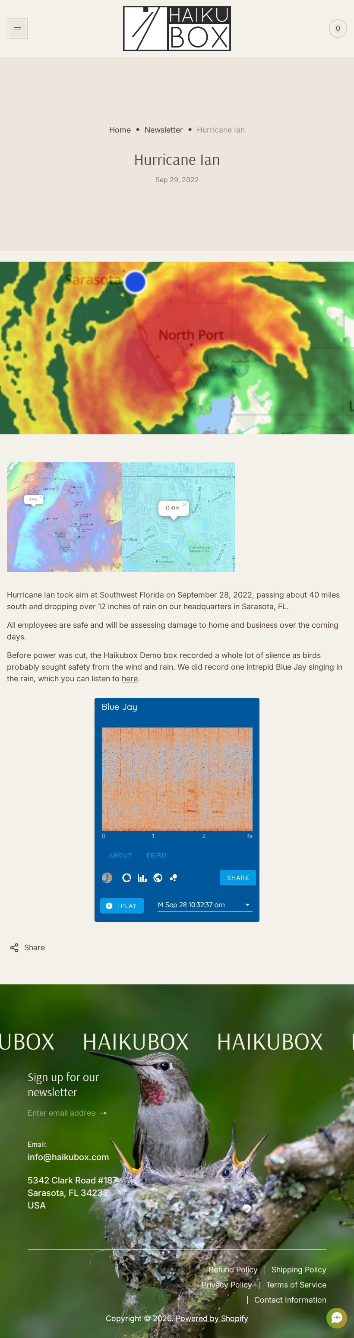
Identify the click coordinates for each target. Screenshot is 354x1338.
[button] (334, 1318)
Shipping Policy (299, 1269)
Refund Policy (233, 1269)
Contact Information (290, 1299)
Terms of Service (296, 1284)
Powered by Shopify (212, 1318)
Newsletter (164, 129)
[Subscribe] (107, 1113)
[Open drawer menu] (17, 28)
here (130, 678)
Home (120, 129)
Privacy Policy (227, 1284)
